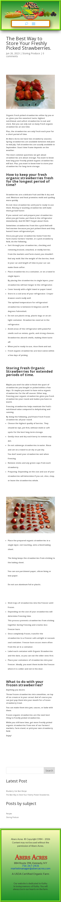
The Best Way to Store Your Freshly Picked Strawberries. (28, 795)
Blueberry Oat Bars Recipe (16, 791)
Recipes (9, 813)
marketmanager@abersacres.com (30, 868)
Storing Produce (31, 53)
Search (49, 770)
